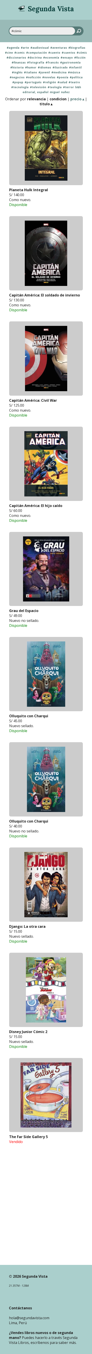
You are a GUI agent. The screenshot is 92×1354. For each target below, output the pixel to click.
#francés (52, 62)
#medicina (59, 72)
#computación (36, 52)
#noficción (33, 77)
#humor (30, 67)
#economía (51, 57)
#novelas (48, 77)
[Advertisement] (46, 1213)
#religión (49, 82)
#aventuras (58, 47)
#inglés (17, 72)
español (42, 92)
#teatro (74, 82)
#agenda (13, 47)
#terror (68, 87)
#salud (62, 82)
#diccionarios (16, 57)
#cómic (82, 52)
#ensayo (67, 57)
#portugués (33, 82)
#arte (25, 47)
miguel (55, 92)
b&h (78, 87)
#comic (19, 52)
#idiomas (44, 67)
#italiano (30, 72)
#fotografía (35, 62)
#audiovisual (39, 47)
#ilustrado (60, 67)
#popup (17, 82)
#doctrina (34, 57)
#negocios (17, 77)
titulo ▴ (46, 103)
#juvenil (44, 72)
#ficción (80, 57)
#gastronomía (70, 62)
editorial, (29, 92)
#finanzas (19, 62)
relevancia (36, 99)
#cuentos (68, 52)
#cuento (54, 52)
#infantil (75, 67)
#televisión (38, 87)
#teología (55, 87)
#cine (9, 52)
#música (74, 72)
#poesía (62, 77)
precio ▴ (77, 99)
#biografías (76, 47)
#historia (17, 67)
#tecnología (20, 87)
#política (76, 77)
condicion (58, 99)
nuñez (65, 92)
